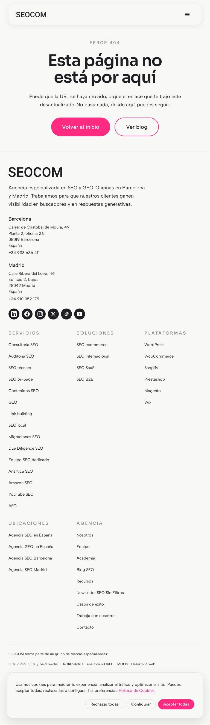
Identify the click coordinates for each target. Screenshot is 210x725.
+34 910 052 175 (23, 298)
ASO (12, 505)
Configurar (141, 704)
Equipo (83, 546)
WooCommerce (159, 356)
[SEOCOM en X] (53, 314)
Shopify (151, 367)
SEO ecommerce (92, 344)
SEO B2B (85, 379)
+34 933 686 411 (24, 252)
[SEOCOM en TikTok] (66, 314)
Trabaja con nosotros (96, 615)
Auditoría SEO (21, 356)
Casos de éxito (90, 604)
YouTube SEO (21, 494)
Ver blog (136, 127)
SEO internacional (93, 356)
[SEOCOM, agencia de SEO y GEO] (31, 14)
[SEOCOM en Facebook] (27, 314)
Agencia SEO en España (30, 535)
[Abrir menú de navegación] (187, 14)
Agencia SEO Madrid (27, 569)
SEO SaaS (85, 367)
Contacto (85, 627)
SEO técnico (19, 367)
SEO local (17, 425)
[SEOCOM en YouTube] (79, 314)
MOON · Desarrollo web (136, 664)
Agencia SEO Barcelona (30, 558)
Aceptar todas (176, 704)
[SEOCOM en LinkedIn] (13, 314)
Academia (86, 558)
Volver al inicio (80, 127)
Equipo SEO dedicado (28, 459)
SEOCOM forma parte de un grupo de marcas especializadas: (58, 654)
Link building (20, 413)
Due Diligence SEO (25, 448)
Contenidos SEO (23, 390)
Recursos (85, 581)
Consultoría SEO (23, 344)
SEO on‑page (20, 379)
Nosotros (85, 535)
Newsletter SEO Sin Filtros (100, 592)
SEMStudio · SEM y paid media (33, 664)
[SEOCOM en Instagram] (40, 314)
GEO (12, 402)
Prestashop (154, 379)
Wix (147, 402)
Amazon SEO (20, 482)
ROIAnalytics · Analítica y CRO (87, 664)
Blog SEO (85, 569)
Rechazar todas (105, 704)
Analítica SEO (20, 471)
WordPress (154, 344)
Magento (152, 390)
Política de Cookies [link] (136, 690)
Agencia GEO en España (30, 546)
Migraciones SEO (24, 436)
